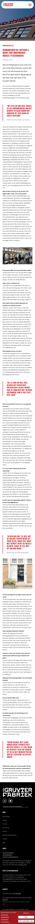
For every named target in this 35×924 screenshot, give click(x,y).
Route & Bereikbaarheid (9, 835)
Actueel (5, 824)
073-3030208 (17, 893)
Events (5, 820)
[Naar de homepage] (9, 5)
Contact (5, 839)
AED (4, 842)
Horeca (5, 831)
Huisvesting (6, 816)
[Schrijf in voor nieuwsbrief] (27, 806)
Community (6, 828)
